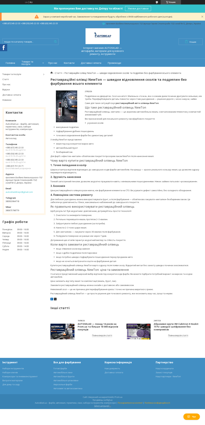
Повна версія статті (102, 335)
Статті (5, 79)
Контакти (69, 63)
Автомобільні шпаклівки (65, 380)
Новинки (6, 99)
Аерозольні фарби (62, 384)
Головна (10, 63)
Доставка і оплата (91, 63)
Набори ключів (10, 372)
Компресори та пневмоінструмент (20, 376)
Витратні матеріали (12, 380)
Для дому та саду (11, 384)
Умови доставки (138, 8)
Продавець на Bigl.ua (102, 400)
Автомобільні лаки (62, 372)
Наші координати (165, 368)
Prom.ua (118, 397)
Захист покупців (164, 372)
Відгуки (6, 89)
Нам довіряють (112, 368)
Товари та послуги (27, 62)
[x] (55, 299)
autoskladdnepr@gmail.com (19, 192)
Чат (194, 416)
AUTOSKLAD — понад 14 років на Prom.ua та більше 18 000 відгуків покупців (98, 326)
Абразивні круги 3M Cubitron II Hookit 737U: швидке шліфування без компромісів (176, 326)
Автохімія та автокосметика (67, 388)
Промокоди (114, 63)
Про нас (52, 63)
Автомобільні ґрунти (63, 376)
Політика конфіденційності (157, 403)
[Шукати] (55, 42)
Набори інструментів (13, 368)
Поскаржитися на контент (130, 403)
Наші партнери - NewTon (168, 376)
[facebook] (51, 299)
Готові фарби (60, 368)
